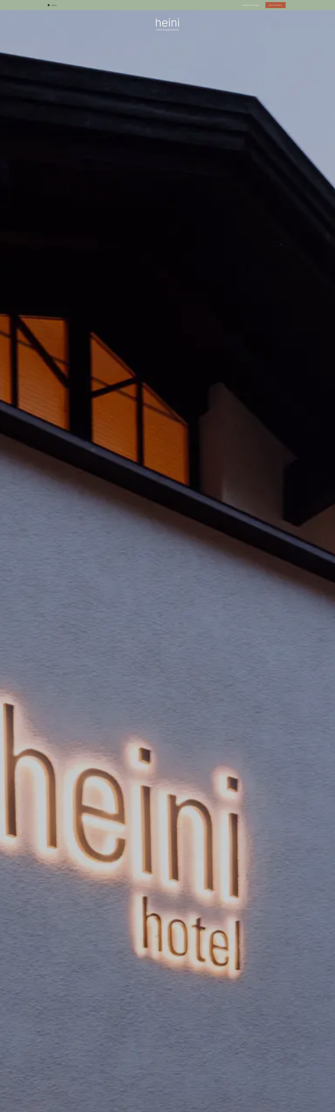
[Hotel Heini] (166, 5)
